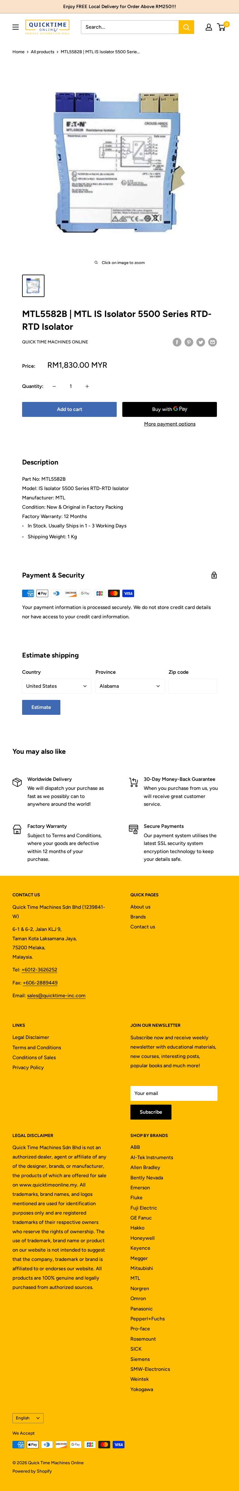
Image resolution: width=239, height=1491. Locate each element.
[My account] (209, 27)
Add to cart (69, 409)
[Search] (186, 27)
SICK (136, 1349)
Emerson (140, 1188)
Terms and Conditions (36, 1047)
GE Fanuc (141, 1218)
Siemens (140, 1359)
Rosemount (143, 1339)
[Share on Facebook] (177, 342)
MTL (135, 1278)
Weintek (139, 1379)
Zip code (179, 672)
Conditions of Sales (34, 1057)
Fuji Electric (143, 1208)
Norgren (139, 1288)
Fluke (136, 1198)
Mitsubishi (141, 1268)
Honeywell (142, 1238)
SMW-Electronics (150, 1369)
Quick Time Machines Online (55, 342)
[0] (221, 27)
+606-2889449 (40, 983)
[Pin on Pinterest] (189, 342)
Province (106, 672)
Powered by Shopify (32, 1471)
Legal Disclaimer (30, 1037)
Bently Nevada (146, 1178)
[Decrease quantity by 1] (54, 386)
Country (31, 672)
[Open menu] (15, 27)
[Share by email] (212, 342)
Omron (138, 1298)
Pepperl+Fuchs (147, 1319)
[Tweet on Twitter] (200, 342)
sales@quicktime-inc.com (56, 995)
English (23, 1417)
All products (42, 51)
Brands (138, 917)
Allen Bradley (145, 1167)
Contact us (142, 927)
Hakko (137, 1228)
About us (140, 907)
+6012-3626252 (39, 970)
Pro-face (140, 1329)
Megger (139, 1258)
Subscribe (151, 1112)
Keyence (140, 1248)
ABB (135, 1147)
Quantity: (33, 386)
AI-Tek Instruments (151, 1157)
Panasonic (141, 1309)
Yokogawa (141, 1389)
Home (18, 51)
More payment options (169, 424)
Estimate (41, 707)
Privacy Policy (28, 1067)
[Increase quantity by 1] (87, 386)
